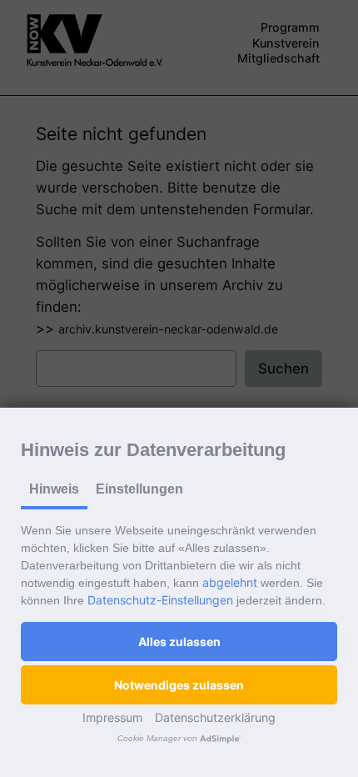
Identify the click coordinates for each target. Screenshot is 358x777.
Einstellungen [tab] (139, 489)
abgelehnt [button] (229, 582)
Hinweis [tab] (54, 489)
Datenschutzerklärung (215, 717)
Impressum (112, 717)
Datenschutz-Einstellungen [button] (160, 600)
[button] (179, 641)
